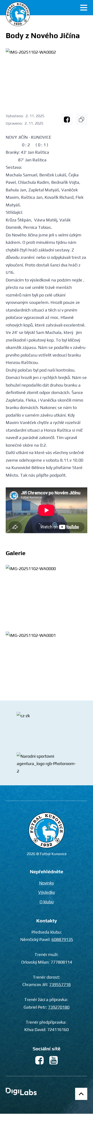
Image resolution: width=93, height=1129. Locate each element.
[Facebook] (67, 119)
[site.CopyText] (81, 119)
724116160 (58, 1029)
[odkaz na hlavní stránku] (46, 830)
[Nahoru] (81, 1094)
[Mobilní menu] (83, 7)
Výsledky (46, 892)
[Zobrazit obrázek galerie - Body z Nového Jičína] (46, 595)
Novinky (46, 882)
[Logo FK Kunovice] (18, 14)
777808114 (61, 962)
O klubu (47, 901)
